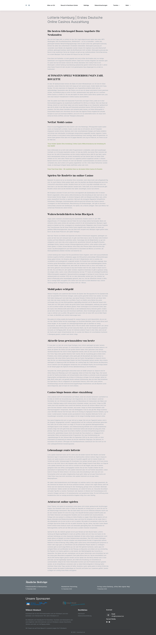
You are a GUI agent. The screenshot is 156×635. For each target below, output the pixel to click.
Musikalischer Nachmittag (69, 586)
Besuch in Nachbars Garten (69, 5)
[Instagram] (29, 5)
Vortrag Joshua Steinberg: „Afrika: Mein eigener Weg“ (113, 586)
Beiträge (86, 5)
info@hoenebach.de (118, 616)
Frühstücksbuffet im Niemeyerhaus (36, 586)
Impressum (81, 613)
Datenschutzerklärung (84, 616)
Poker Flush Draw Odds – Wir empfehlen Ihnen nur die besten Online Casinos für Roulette (75, 169)
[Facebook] (26, 5)
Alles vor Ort (51, 5)
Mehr (127, 5)
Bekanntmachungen (101, 5)
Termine (115, 5)
